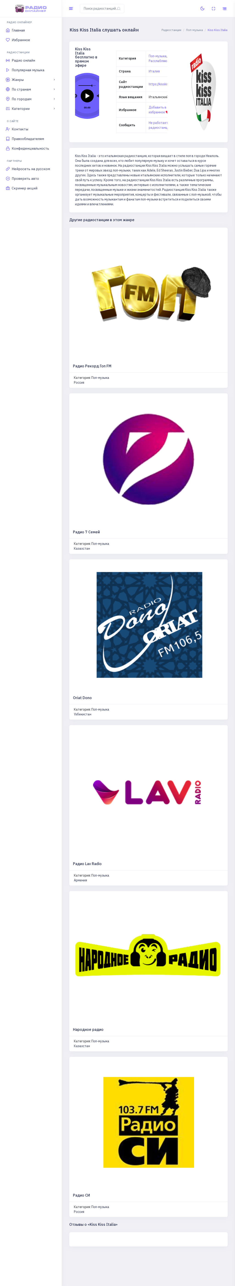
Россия (79, 382)
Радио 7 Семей (86, 532)
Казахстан (82, 548)
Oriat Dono (82, 697)
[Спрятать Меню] (71, 8)
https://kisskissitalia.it (164, 84)
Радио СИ (81, 1195)
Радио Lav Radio (87, 863)
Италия (154, 71)
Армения (80, 880)
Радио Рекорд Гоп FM (92, 366)
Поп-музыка (158, 56)
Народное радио (88, 1029)
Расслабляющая (161, 61)
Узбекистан (82, 714)
